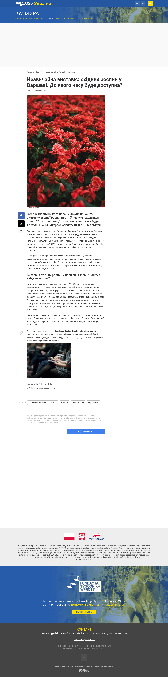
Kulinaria (60, 19)
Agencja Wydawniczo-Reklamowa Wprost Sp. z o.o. (76, 666)
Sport (42, 19)
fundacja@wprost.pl (84, 639)
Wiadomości (21, 19)
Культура (27, 13)
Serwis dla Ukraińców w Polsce (43, 402)
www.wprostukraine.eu (36, 546)
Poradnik (33, 19)
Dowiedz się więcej (84, 612)
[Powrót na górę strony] (84, 657)
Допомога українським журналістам (98, 604)
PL (143, 3)
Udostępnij (87, 431)
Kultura (51, 19)
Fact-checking (86, 19)
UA (137, 3)
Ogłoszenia (72, 19)
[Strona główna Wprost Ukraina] (33, 3)
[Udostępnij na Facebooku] (21, 215)
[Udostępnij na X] (21, 223)
